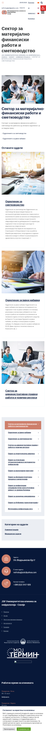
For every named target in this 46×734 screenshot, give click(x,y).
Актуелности (8, 623)
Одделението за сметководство (14, 133)
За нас (6, 616)
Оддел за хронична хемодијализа (21, 496)
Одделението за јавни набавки (14, 139)
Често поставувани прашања (13, 619)
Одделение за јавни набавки (22, 300)
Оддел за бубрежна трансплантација (23, 503)
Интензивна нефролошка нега (20, 509)
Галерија (6, 627)
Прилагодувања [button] (9, 729)
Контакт (6, 631)
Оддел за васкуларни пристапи (20, 471)
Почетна (6, 612)
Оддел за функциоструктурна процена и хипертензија (20, 478)
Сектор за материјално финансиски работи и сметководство (22, 425)
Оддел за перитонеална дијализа (21, 454)
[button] (43, 8)
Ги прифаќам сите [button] (23, 729)
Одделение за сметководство (20, 439)
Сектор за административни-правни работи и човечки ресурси (21, 394)
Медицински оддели (13, 534)
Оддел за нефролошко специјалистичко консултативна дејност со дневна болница (21, 488)
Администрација (11, 530)
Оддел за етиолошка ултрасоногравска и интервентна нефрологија (21, 462)
